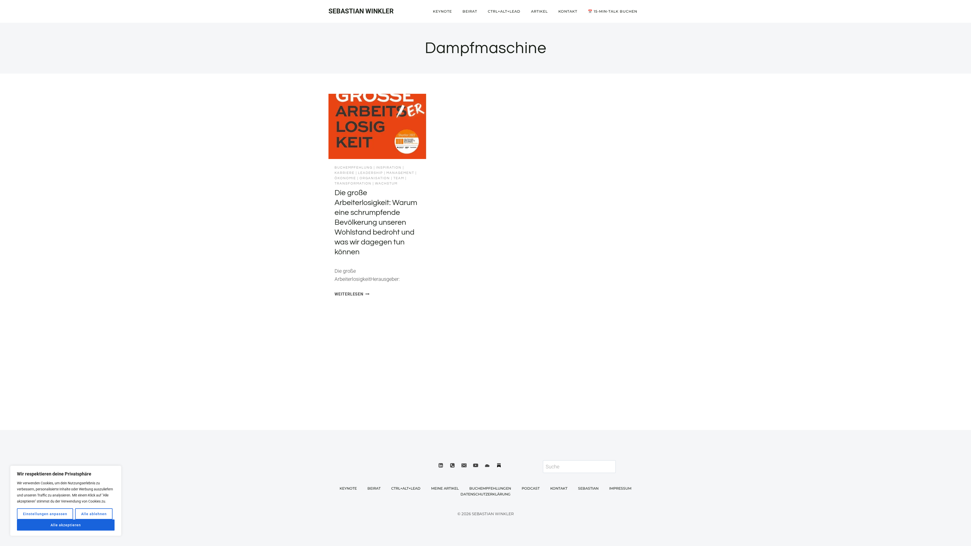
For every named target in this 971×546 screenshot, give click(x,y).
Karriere (345, 173)
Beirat (469, 11)
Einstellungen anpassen (45, 514)
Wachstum (386, 183)
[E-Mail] (464, 465)
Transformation (353, 183)
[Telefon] (452, 465)
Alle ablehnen (94, 514)
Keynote (442, 11)
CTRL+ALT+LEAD (504, 11)
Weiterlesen (352, 294)
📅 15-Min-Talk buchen (612, 11)
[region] (65, 501)
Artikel (539, 11)
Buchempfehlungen (490, 488)
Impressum (620, 488)
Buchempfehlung (353, 167)
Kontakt (567, 11)
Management (400, 173)
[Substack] (499, 465)
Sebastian (588, 488)
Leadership (370, 173)
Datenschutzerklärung (485, 494)
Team (398, 178)
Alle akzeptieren (66, 525)
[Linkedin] (441, 465)
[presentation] (377, 126)
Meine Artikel (445, 488)
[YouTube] (476, 465)
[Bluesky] (487, 465)
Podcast (531, 488)
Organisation (375, 178)
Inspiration (389, 167)
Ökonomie (345, 178)
